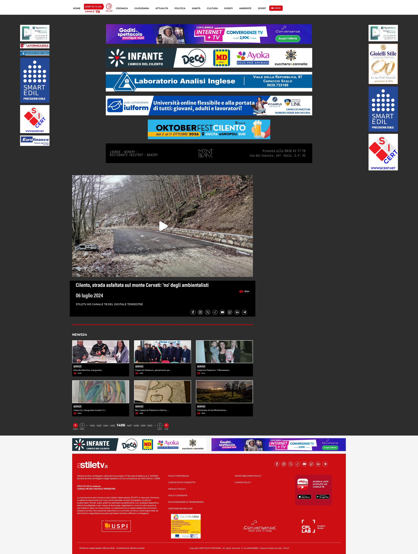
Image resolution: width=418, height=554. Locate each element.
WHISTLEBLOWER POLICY (248, 476)
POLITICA (180, 8)
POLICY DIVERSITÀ (177, 495)
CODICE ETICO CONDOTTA (181, 482)
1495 (112, 425)
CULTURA (212, 8)
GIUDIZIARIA (141, 8)
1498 (136, 425)
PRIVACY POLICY (177, 489)
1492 (92, 425)
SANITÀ (196, 8)
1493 (99, 425)
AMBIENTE (245, 8)
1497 (129, 425)
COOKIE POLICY (243, 482)
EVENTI (228, 8)
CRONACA (122, 8)
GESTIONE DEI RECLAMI (180, 508)
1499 (143, 425)
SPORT (262, 8)
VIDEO (277, 8)
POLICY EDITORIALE (178, 476)
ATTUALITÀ (161, 8)
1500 (149, 425)
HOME (76, 8)
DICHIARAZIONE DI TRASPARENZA (186, 502)
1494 (105, 425)
